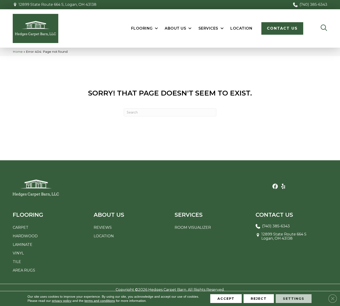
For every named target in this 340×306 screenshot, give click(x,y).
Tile (17, 262)
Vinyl (18, 253)
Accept (226, 299)
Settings (293, 299)
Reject (259, 299)
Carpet (20, 227)
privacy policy (61, 301)
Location (104, 236)
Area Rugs (24, 270)
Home (18, 51)
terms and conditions (99, 301)
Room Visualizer (193, 227)
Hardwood (25, 236)
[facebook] (275, 187)
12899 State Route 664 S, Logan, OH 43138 (57, 4)
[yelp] (283, 187)
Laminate (22, 244)
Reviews (103, 227)
